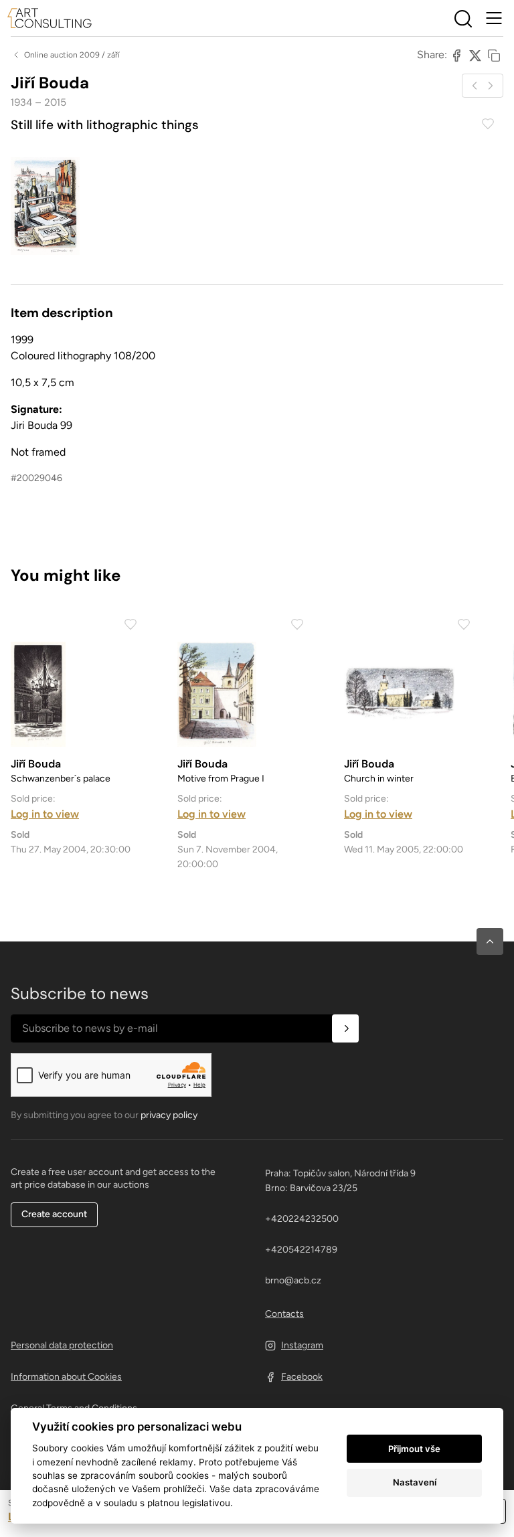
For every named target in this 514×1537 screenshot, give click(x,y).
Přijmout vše (414, 1448)
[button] (490, 941)
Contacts (284, 1314)
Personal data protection (62, 1345)
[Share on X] (475, 55)
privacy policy (169, 1115)
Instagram (302, 1345)
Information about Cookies (66, 1376)
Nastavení (414, 1482)
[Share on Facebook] (456, 55)
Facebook (302, 1376)
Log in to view (45, 814)
